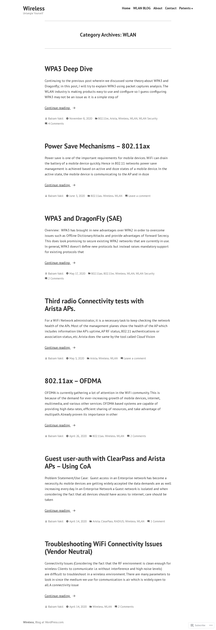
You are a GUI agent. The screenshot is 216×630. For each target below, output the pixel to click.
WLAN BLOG (142, 8)
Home (126, 8)
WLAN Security (148, 118)
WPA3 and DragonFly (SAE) (83, 218)
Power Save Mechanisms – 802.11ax (97, 146)
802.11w (103, 118)
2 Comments (56, 278)
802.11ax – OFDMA (73, 380)
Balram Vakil (55, 118)
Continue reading (58, 108)
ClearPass (107, 521)
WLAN (134, 118)
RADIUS (119, 521)
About (157, 8)
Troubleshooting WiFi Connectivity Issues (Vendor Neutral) (103, 547)
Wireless (34, 8)
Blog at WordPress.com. (49, 622)
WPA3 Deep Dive (69, 68)
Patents (185, 8)
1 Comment (158, 521)
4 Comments (56, 123)
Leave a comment (139, 196)
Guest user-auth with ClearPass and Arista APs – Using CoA (105, 462)
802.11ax (96, 196)
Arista (113, 118)
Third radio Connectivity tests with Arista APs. (94, 304)
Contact (171, 8)
